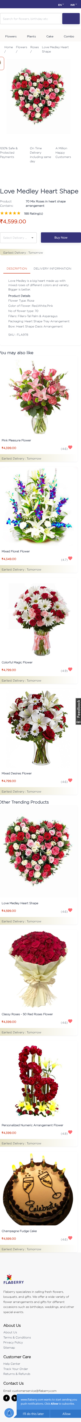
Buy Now (61, 237)
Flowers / (21, 49)
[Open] (32, 238)
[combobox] (15, 237)
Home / (8, 49)
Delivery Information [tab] (52, 268)
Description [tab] (17, 268)
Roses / (34, 49)
